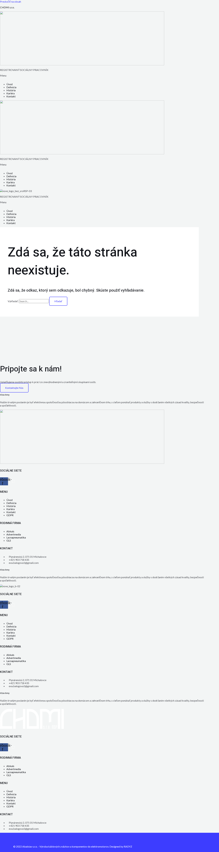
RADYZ (128, 846)
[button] (109, 77)
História (11, 90)
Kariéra (10, 93)
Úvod (9, 84)
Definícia (11, 87)
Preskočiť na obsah (10, 1)
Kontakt (11, 96)
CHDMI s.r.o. (7, 7)
